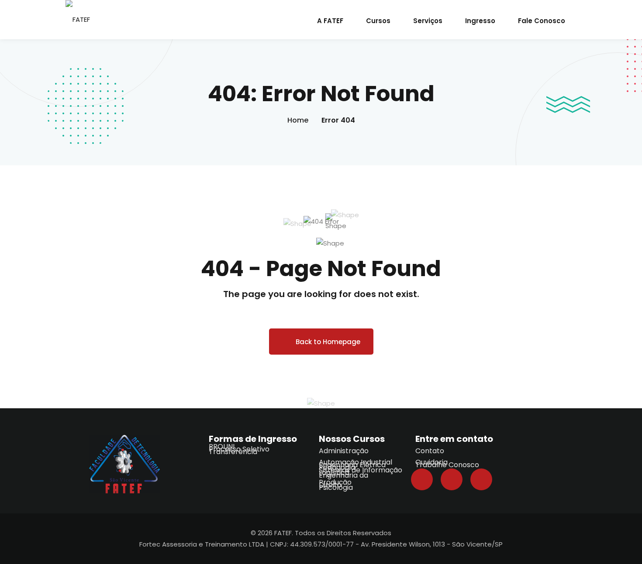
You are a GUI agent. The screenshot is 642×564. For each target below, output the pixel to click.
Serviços (427, 20)
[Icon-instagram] (481, 479)
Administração (344, 451)
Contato (429, 451)
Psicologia (336, 487)
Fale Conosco (541, 20)
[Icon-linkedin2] (452, 479)
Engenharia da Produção (343, 478)
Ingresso (480, 20)
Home (297, 120)
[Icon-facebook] (422, 479)
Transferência (233, 452)
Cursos (378, 20)
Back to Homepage (328, 341)
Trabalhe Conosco (447, 465)
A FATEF (330, 20)
